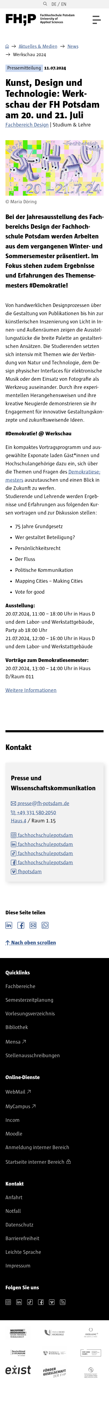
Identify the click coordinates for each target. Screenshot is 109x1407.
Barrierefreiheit (22, 1238)
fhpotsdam (30, 872)
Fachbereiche (20, 986)
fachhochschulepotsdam (45, 835)
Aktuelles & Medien (38, 46)
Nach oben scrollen (33, 943)
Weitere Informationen (31, 690)
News (73, 46)
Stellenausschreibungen (32, 1055)
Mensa (13, 1042)
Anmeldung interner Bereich (37, 1147)
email (33, 924)
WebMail (15, 1092)
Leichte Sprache (23, 1252)
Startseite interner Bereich (34, 1162)
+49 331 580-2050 (36, 812)
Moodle (13, 1134)
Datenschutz (19, 1225)
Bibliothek (16, 1027)
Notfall (13, 1211)
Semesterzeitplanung (29, 1000)
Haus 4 (18, 821)
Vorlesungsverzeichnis (30, 1014)
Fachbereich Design (27, 125)
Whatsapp (45, 924)
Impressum (18, 1266)
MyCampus (17, 1106)
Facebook (21, 924)
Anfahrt (13, 1197)
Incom (12, 1120)
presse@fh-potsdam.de (43, 803)
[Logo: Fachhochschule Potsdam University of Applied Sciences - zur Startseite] (40, 20)
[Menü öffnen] (97, 20)
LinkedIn (8, 924)
